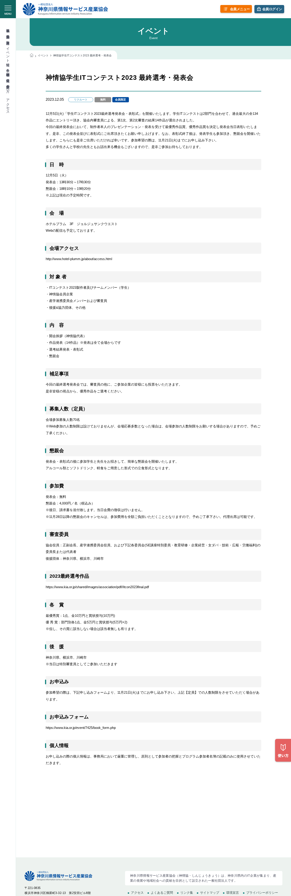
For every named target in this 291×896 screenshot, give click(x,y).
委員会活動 (8, 32)
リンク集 (186, 892)
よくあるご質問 (162, 892)
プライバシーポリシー (262, 892)
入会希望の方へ (8, 86)
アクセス (8, 104)
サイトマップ (209, 892)
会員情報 (8, 76)
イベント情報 (8, 53)
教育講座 (8, 38)
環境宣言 (232, 892)
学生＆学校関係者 (8, 68)
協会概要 (8, 26)
